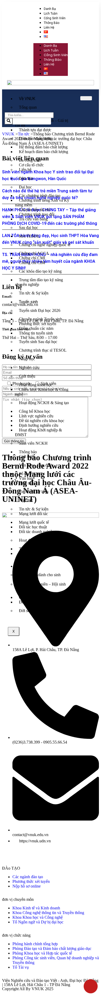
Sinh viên (27, 566)
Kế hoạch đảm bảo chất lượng (43, 151)
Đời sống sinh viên (34, 610)
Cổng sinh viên (55, 18)
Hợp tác (26, 500)
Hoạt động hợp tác (34, 540)
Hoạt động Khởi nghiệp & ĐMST (38, 432)
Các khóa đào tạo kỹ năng (40, 271)
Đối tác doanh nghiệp (36, 531)
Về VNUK (27, 98)
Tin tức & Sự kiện (33, 293)
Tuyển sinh (28, 301)
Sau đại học (28, 227)
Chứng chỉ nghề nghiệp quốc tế (44, 244)
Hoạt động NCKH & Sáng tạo (44, 402)
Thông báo (51, 23)
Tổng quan (28, 107)
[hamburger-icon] (86, 98)
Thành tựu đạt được (35, 130)
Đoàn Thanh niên (33, 602)
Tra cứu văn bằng (33, 219)
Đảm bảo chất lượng (35, 138)
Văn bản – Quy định (36, 465)
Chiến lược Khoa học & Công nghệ (41, 391)
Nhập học (27, 359)
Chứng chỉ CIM (32, 262)
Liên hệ (49, 27)
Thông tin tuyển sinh (36, 333)
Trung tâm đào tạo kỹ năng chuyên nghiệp (39, 282)
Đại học (25, 187)
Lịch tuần (50, 13)
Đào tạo (26, 178)
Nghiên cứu (29, 367)
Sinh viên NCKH (33, 443)
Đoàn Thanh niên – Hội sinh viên (40, 586)
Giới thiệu (27, 376)
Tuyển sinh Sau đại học (38, 341)
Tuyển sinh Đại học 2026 (39, 310)
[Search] (9, 121)
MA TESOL (29, 236)
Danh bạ (50, 9)
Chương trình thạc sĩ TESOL (43, 350)
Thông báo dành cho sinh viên (38, 577)
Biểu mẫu (27, 483)
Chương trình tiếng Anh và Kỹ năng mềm (42, 202)
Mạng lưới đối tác (33, 513)
